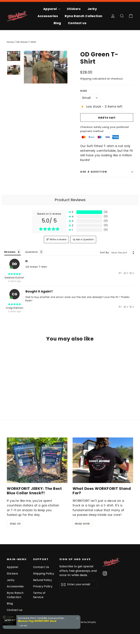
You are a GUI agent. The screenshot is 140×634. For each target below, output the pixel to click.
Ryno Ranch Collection (83, 16)
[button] (88, 212)
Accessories (48, 16)
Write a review (58, 239)
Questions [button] (31, 252)
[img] (14, 274)
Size (83, 91)
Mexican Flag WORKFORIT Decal (37, 620)
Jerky (92, 9)
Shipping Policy (43, 574)
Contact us (77, 23)
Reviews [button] (9, 252)
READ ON (15, 523)
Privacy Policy (42, 586)
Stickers (74, 9)
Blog (57, 23)
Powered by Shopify (85, 622)
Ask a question (93, 171)
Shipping (85, 78)
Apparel (50, 9)
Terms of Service (39, 595)
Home (10, 42)
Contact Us (41, 567)
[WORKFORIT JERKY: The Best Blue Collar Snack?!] (37, 460)
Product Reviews (70, 199)
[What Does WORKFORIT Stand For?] (103, 460)
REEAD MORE (82, 523)
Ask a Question (85, 239)
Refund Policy (42, 580)
